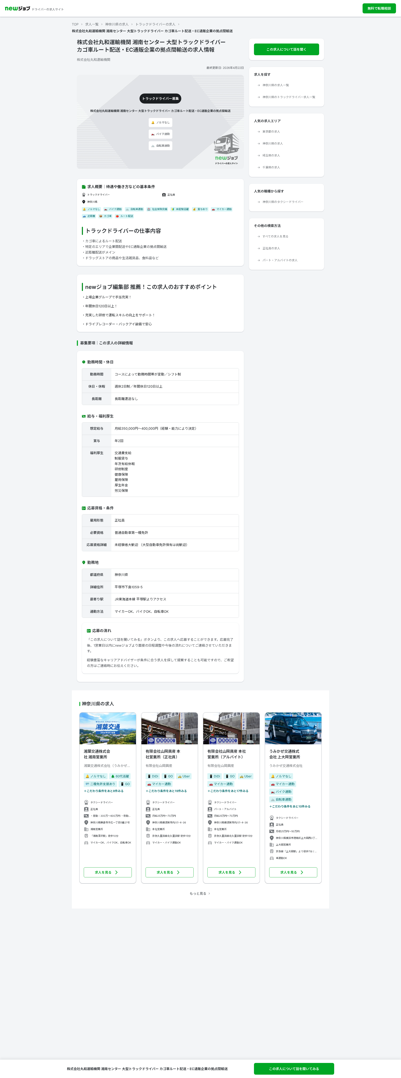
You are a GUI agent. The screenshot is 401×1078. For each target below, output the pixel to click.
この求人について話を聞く (286, 49)
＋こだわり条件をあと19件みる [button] (166, 791)
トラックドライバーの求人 (155, 24)
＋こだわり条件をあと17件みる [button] (228, 791)
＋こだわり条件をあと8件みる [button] (104, 791)
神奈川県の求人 (117, 24)
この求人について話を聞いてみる (294, 1069)
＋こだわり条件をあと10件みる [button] (290, 806)
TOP (75, 24)
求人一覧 (92, 24)
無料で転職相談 (379, 8)
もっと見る (198, 893)
